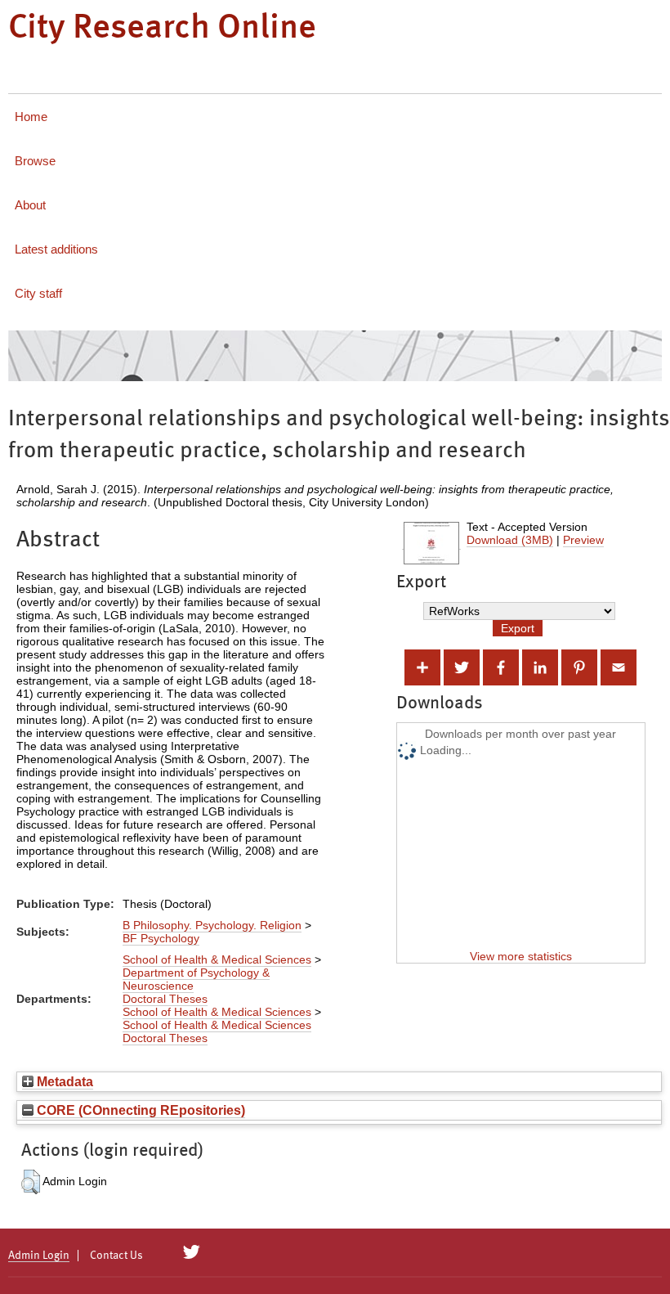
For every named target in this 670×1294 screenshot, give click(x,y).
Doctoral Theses (165, 998)
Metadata (63, 1081)
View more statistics (521, 956)
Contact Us (116, 1255)
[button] (30, 1182)
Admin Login (38, 1255)
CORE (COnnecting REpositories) (139, 1110)
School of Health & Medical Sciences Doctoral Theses (217, 1031)
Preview (583, 539)
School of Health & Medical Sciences (217, 959)
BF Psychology (161, 938)
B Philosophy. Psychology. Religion (212, 925)
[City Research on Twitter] (191, 1252)
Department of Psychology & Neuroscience (196, 979)
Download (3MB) (510, 539)
